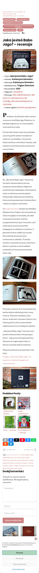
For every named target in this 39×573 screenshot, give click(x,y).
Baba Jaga (29, 455)
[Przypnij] (22, 440)
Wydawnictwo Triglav (14, 468)
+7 (20, 455)
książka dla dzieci (12, 209)
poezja (31, 460)
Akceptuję (19, 553)
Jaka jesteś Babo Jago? (21, 457)
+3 (10, 455)
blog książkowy (8, 457)
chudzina (17, 91)
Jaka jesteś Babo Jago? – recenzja (17, 42)
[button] (36, 539)
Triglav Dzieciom (19, 466)
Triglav (11, 466)
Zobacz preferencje (19, 564)
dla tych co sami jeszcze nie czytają (19, 98)
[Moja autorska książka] (11, 534)
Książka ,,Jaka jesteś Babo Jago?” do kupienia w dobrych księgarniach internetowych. (17, 360)
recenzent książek (20, 463)
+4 (12, 455)
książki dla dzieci (23, 460)
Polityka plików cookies (18, 569)
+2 (7, 455)
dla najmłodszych (22, 94)
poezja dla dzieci (8, 463)
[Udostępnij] (11, 440)
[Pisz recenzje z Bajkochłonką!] (28, 534)
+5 (15, 455)
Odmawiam (19, 558)
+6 (17, 455)
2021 (23, 455)
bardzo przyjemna (26, 107)
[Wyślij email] (5, 440)
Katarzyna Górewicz (10, 460)
